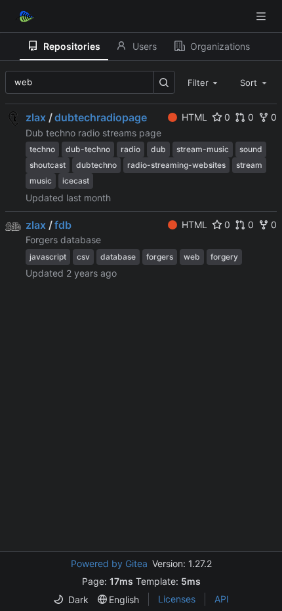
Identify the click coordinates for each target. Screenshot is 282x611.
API (221, 598)
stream (249, 165)
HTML (194, 117)
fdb (62, 224)
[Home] (25, 16)
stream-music (202, 149)
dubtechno (96, 165)
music (41, 181)
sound (250, 149)
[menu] (71, 599)
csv (83, 257)
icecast (75, 181)
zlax (36, 117)
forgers (159, 257)
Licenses (176, 598)
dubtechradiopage (100, 117)
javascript (48, 257)
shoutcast (48, 165)
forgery (224, 257)
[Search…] (164, 82)
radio (130, 149)
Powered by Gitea (109, 563)
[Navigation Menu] (262, 16)
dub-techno (88, 149)
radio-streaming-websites (176, 165)
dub (158, 149)
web (192, 257)
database (118, 257)
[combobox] (204, 82)
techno (42, 149)
